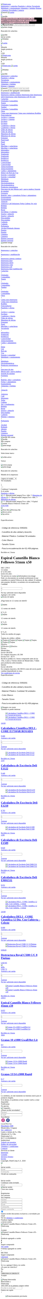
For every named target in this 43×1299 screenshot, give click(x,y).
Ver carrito (4, 1247)
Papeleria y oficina (24, 6)
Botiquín (10, 228)
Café (10, 204)
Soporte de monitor (8, 374)
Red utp (12, 173)
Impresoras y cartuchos (9, 6)
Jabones (17, 228)
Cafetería (4, 222)
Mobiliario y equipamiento (10, 8)
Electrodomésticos (7, 183)
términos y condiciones (14, 1218)
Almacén (4, 202)
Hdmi (3, 173)
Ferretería (4, 193)
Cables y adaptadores (8, 171)
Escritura (4, 121)
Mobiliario (4, 179)
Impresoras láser (28, 95)
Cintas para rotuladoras (26, 113)
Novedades (13, 10)
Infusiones (16, 204)
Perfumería (5, 226)
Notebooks (5, 154)
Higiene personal (7, 238)
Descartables (5, 218)
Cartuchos (4, 99)
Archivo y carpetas (8, 117)
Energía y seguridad (8, 175)
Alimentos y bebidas (27, 8)
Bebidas (4, 206)
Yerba (22, 204)
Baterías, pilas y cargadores (11, 195)
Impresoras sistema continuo (11, 95)
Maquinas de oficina (8, 134)
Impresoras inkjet (7, 263)
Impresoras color (11, 97)
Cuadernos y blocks (8, 126)
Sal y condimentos (7, 404)
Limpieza (4, 234)
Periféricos (5, 158)
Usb (7, 173)
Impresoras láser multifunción (11, 269)
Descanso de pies (7, 189)
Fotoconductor (6, 115)
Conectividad (6, 162)
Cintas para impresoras (9, 113)
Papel (3, 142)
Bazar (3, 210)
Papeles (3, 230)
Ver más (32, 97)
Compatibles (13, 101)
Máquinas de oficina (8, 136)
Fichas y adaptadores (28, 195)
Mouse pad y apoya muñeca (24, 189)
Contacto (20, 10)
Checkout (4, 1257)
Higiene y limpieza (8, 417)
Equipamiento (6, 197)
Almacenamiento (7, 167)
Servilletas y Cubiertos (9, 212)
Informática (5, 150)
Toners (3, 103)
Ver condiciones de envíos (10, 673)
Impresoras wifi (24, 97)
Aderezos (4, 204)
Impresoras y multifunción (10, 93)
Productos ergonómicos (9, 187)
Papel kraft (5, 140)
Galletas (28, 204)
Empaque (4, 138)
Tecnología (36, 6)
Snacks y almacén (7, 214)
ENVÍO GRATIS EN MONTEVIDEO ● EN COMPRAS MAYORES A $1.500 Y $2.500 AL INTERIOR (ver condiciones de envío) (18, 21)
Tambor (4, 107)
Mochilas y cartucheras (9, 146)
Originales (5, 101)
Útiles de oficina (7, 130)
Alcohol (4, 228)
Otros (3, 111)
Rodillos (38, 113)
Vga (16, 173)
